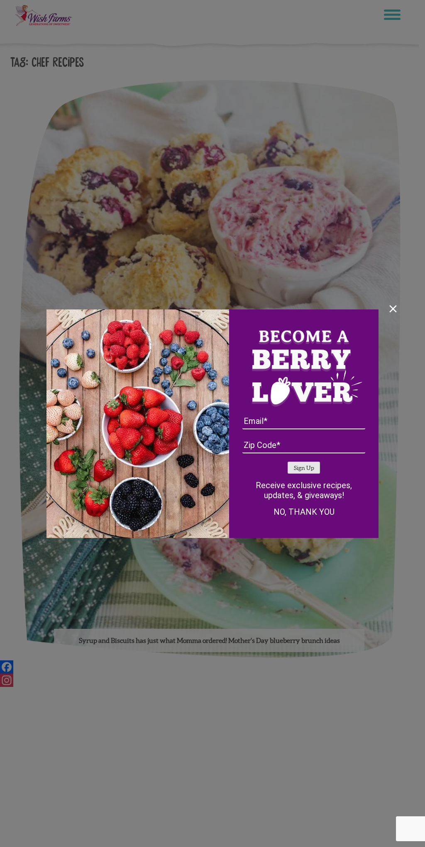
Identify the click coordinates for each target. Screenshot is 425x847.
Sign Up (304, 468)
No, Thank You (304, 512)
